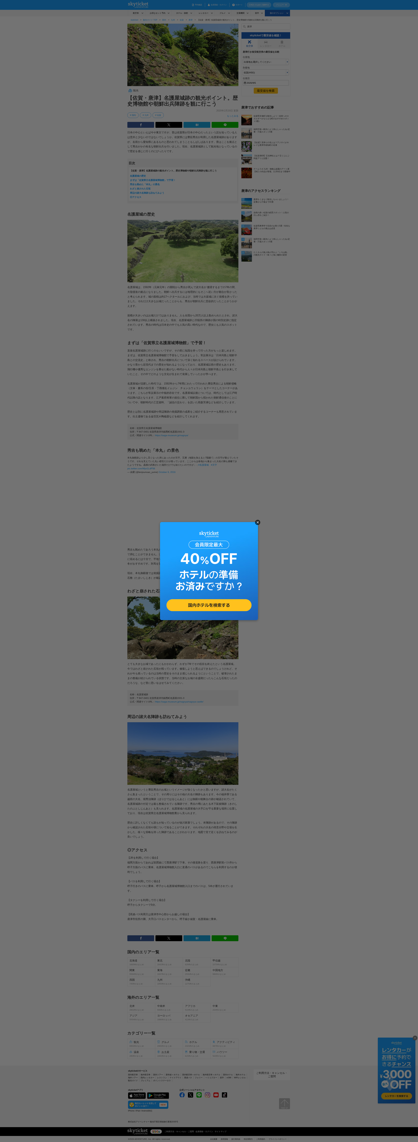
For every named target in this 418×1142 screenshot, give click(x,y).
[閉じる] (257, 522)
